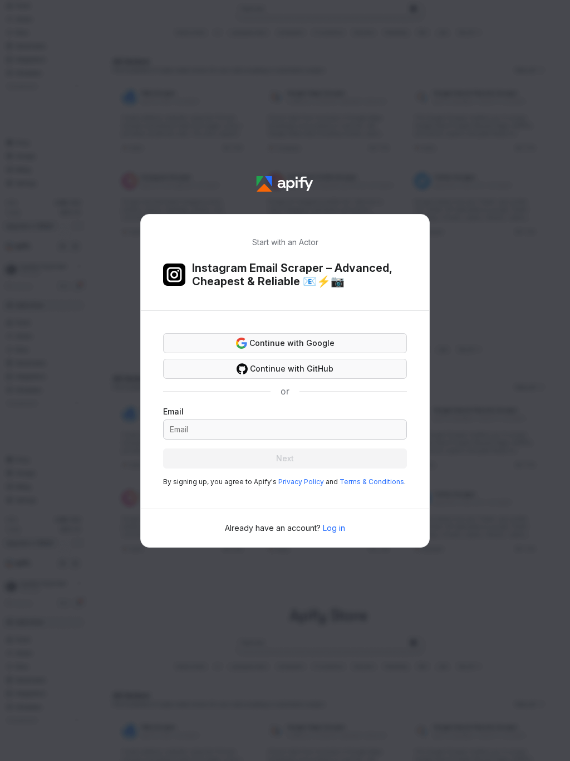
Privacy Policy (301, 481)
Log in (334, 528)
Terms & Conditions (372, 481)
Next (285, 458)
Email (173, 411)
